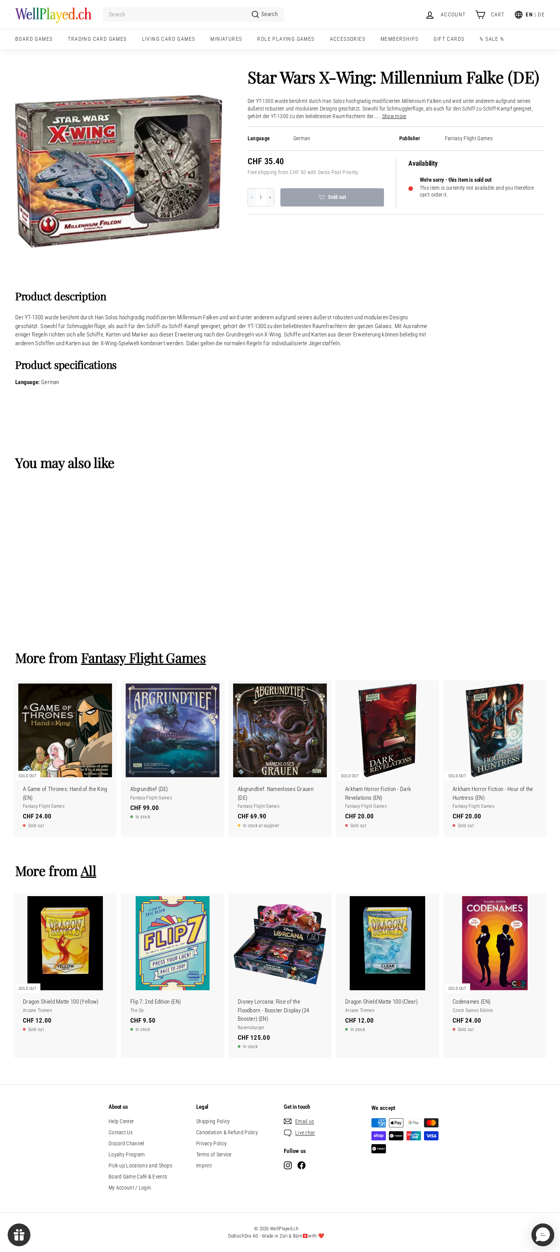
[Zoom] (118, 171)
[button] (542, 1234)
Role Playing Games (285, 39)
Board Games (34, 39)
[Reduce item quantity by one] (252, 197)
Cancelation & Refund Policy (227, 1132)
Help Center (121, 1121)
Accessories (347, 39)
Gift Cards (449, 39)
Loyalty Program (127, 1154)
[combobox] (193, 14)
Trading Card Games (97, 39)
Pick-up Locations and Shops (140, 1165)
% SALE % (492, 39)
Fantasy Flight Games (469, 138)
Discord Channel (126, 1143)
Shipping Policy (213, 1121)
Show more (394, 116)
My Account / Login (130, 1188)
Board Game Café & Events (138, 1177)
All (88, 870)
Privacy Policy (211, 1143)
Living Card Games (168, 39)
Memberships (399, 39)
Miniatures (226, 39)
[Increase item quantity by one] (270, 197)
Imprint (204, 1165)
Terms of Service (214, 1154)
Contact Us (121, 1132)
